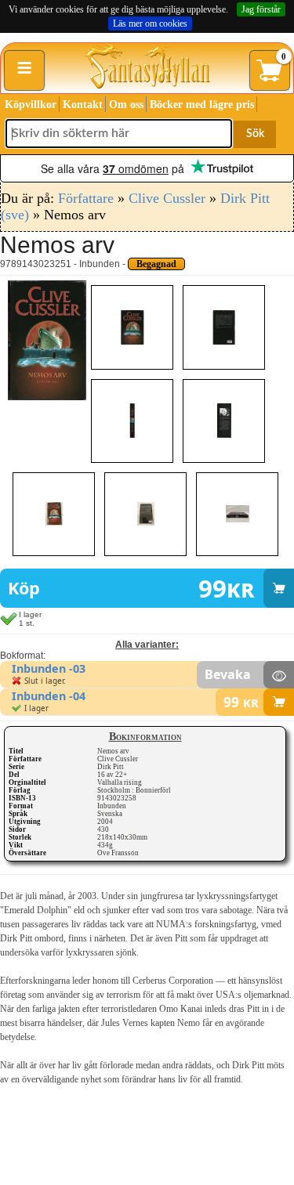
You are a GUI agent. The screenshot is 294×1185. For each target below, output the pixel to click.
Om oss (126, 104)
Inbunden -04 (48, 695)
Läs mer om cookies (150, 23)
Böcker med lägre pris (202, 104)
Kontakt (83, 104)
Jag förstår (261, 9)
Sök (255, 133)
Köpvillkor (30, 104)
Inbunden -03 (48, 668)
